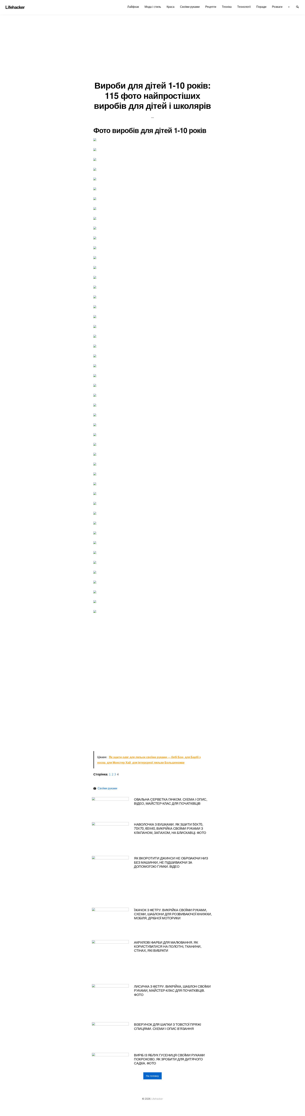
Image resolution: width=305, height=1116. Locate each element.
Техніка (227, 6)
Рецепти (210, 6)
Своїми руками (190, 6)
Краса (170, 6)
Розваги (277, 6)
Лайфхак (133, 6)
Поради (261, 6)
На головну (152, 1075)
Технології (244, 6)
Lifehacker (157, 1098)
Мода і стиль (153, 6)
